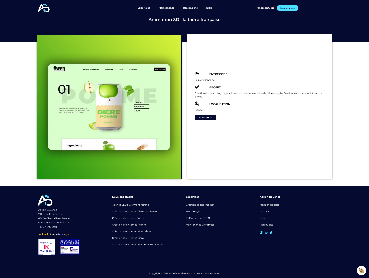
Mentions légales (269, 204)
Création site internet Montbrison (131, 231)
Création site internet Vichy (128, 218)
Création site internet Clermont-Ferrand (135, 211)
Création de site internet (200, 204)
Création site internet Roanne (129, 224)
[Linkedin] (261, 232)
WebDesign (193, 211)
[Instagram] (266, 232)
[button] (53, 234)
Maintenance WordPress (200, 224)
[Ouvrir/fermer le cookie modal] (361, 270)
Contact (264, 211)
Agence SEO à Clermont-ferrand (130, 204)
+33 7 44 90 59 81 (48, 227)
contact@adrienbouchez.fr (53, 222)
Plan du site (266, 224)
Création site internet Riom (128, 238)
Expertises (144, 7)
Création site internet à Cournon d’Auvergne (137, 244)
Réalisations (190, 7)
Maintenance (166, 7)
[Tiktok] (271, 232)
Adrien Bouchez (187, 273)
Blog (209, 7)
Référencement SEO (198, 218)
